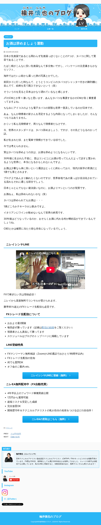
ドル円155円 (15, 434)
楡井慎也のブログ (50, 516)
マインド (9, 428)
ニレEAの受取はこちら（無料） (49, 419)
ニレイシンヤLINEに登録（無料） (49, 375)
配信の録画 (48, 327)
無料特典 (84, 29)
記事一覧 (50, 29)
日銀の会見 (15, 437)
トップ (16, 29)
